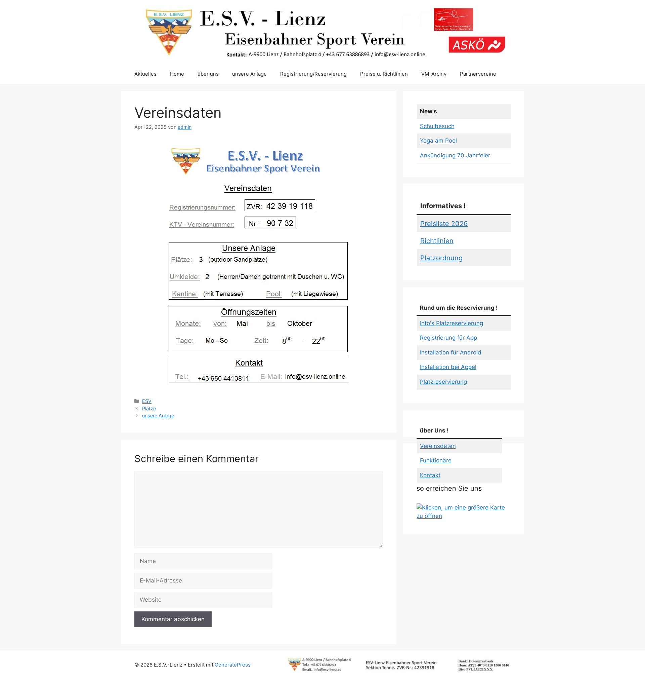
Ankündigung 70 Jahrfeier (455, 155)
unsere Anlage (249, 74)
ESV (147, 401)
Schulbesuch (437, 126)
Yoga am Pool (438, 140)
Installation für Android (450, 352)
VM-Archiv (433, 74)
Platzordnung (441, 258)
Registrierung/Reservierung (313, 74)
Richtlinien (437, 241)
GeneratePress (233, 665)
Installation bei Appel (448, 367)
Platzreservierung (443, 381)
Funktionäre (436, 460)
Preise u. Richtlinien (384, 74)
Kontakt (430, 475)
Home (177, 74)
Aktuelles (145, 74)
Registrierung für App (448, 337)
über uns (208, 74)
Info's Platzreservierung (451, 323)
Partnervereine (478, 74)
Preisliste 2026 (444, 224)
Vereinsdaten (438, 446)
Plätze (149, 408)
